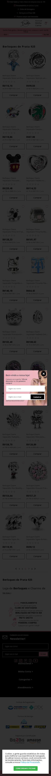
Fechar (43, 373)
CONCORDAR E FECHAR (25, 768)
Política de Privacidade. (30, 762)
